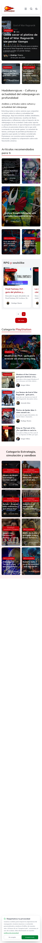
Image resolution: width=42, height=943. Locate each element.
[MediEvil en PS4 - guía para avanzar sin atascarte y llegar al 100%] (21, 352)
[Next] (24, 314)
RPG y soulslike (29, 67)
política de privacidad (11, 933)
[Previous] (18, 314)
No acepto (12, 937)
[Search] (31, 9)
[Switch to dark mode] (36, 9)
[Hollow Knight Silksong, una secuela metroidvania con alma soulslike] (21, 206)
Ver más (21, 320)
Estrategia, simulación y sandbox (11, 471)
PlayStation (8, 30)
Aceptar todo (29, 937)
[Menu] (25, 9)
